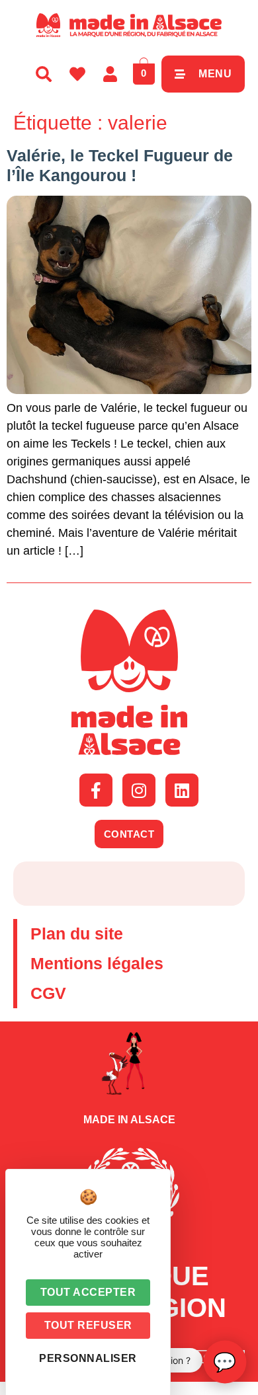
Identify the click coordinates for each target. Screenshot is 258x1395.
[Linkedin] (181, 790)
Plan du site (76, 933)
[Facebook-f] (95, 790)
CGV (48, 993)
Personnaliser (88, 1358)
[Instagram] (138, 790)
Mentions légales (96, 963)
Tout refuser (88, 1325)
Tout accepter (88, 1292)
